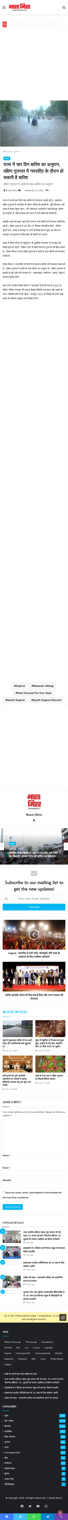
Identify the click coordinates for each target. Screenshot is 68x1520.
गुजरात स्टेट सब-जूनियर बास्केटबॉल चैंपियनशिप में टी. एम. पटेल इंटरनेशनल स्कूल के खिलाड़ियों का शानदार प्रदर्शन (43, 1295)
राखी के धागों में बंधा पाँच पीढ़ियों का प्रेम (20, 1374)
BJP (18, 1347)
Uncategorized (12, 1452)
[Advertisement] (34, 61)
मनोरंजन (7, 1463)
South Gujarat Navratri (47, 700)
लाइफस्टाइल (9, 1468)
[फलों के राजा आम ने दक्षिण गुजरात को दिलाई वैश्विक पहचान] (50, 1064)
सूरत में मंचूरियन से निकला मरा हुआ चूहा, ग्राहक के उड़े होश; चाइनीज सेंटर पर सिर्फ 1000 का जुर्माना (49, 1043)
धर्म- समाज (8, 1420)
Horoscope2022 (23, 1353)
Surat (43, 1359)
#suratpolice (47, 1342)
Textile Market (56, 1359)
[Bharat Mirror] (19, 7)
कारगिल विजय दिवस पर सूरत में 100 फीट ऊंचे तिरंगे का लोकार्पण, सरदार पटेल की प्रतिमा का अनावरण (33, 854)
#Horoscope (31, 1342)
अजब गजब (9, 1479)
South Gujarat (16, 700)
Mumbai (59, 1353)
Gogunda (48, 1347)
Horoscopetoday (43, 1353)
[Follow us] (63, 1317)
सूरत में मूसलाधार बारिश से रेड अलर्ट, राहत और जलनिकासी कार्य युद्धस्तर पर (18, 1043)
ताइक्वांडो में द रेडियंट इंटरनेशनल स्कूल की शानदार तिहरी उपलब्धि (31, 1387)
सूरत (6, 1415)
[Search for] (64, 8)
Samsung (22, 1359)
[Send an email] (19, 190)
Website (7, 1180)
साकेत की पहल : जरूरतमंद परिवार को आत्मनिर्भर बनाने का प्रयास (31, 1398)
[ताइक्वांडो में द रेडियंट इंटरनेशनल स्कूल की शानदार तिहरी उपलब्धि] (12, 1252)
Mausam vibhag (43, 685)
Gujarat (20, 685)
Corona (36, 1347)
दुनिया (6, 1473)
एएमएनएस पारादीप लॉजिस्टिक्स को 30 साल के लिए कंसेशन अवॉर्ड (34, 24)
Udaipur (8, 1364)
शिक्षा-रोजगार (9, 1436)
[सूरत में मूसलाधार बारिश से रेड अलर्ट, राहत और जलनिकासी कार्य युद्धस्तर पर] (18, 1028)
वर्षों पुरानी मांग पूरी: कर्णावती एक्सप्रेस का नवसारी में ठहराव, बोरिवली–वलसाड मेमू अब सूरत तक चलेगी (17, 1080)
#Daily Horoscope (12, 1342)
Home (8, 151)
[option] (34, 846)
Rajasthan (9, 1359)
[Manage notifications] (60, 1512)
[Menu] (4, 8)
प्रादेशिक (8, 1431)
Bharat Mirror (12, 190)
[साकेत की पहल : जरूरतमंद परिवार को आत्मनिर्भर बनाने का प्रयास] (12, 1282)
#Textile (8, 1347)
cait (26, 1347)
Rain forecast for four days (34, 693)
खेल (6, 1457)
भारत (6, 1447)
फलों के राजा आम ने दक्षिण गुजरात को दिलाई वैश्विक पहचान (49, 1077)
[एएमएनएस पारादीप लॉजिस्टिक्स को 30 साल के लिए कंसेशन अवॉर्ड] (12, 1267)
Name (7, 1155)
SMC (33, 1359)
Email (6, 1167)
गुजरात (16, 151)
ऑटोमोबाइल (9, 1484)
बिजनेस (7, 1426)
